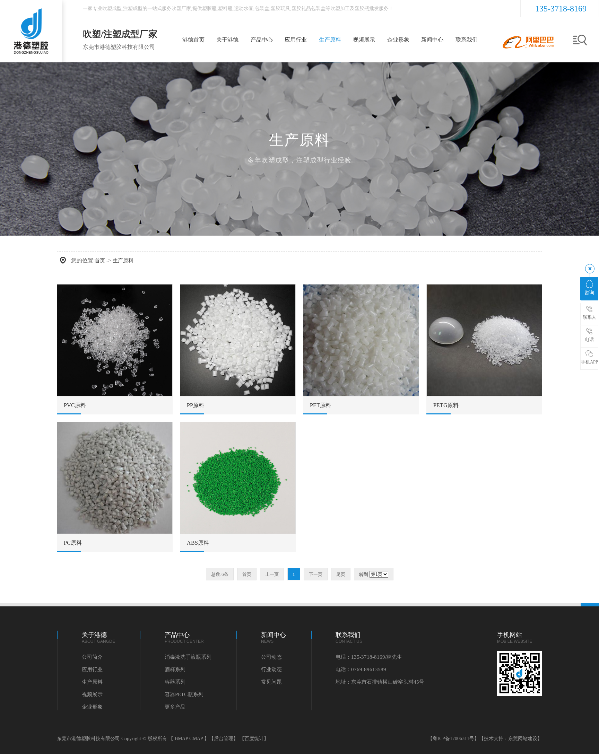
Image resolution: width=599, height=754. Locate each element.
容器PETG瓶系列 (184, 694)
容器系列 (175, 682)
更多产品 (175, 707)
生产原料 (123, 260)
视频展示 (92, 694)
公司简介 (92, 657)
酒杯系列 (175, 669)
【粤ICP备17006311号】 (453, 738)
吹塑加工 (340, 8)
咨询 (589, 292)
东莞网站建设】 (525, 738)
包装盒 (262, 8)
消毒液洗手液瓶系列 (188, 657)
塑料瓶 (225, 8)
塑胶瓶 (209, 8)
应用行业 (92, 669)
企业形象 (92, 707)
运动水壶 (243, 8)
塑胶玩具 (280, 8)
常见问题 (271, 682)
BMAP (181, 738)
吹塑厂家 (181, 8)
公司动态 (271, 657)
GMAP (196, 738)
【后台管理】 (223, 738)
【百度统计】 (254, 738)
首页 (100, 260)
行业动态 (271, 669)
